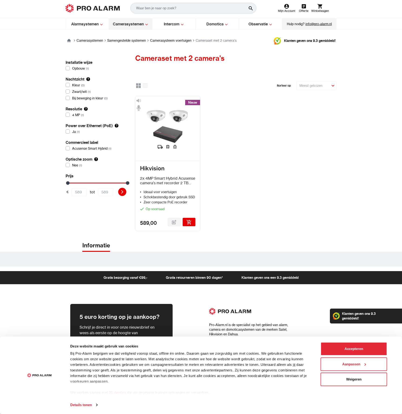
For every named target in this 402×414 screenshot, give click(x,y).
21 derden (117, 392)
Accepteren (354, 349)
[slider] (68, 183)
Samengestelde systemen (126, 40)
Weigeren (354, 379)
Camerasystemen (90, 40)
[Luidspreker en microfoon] (138, 104)
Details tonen (81, 405)
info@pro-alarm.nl (318, 24)
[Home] (69, 40)
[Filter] (122, 192)
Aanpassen (351, 364)
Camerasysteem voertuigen (170, 40)
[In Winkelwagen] (189, 222)
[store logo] (93, 8)
